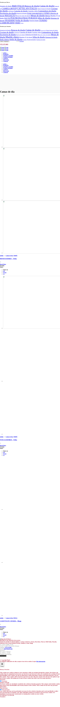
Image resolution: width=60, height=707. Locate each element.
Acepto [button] (34, 661)
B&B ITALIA (18, 6)
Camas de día (43, 30)
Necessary (4, 681)
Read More (3, 264)
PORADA (32, 18)
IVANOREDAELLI (38, 13)
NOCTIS (7, 18)
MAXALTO (10, 15)
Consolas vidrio (33, 11)
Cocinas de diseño (7, 32)
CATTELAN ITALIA (27, 8)
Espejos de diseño (22, 13)
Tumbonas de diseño (40, 39)
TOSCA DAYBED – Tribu (8, 440)
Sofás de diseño (22, 20)
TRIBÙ (17, 23)
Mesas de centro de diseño (23, 16)
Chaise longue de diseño (44, 9)
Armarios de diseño (6, 6)
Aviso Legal (3, 656)
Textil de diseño (34, 20)
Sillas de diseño (44, 18)
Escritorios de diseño (8, 13)
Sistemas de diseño (51, 37)
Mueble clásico (13, 37)
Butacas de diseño (32, 6)
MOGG (47, 16)
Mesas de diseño (38, 15)
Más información (40, 661)
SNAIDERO (10, 20)
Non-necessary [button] (4, 688)
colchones (11, 11)
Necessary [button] (2, 679)
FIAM (29, 13)
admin (1, 255)
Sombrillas (25, 39)
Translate (21, 41)
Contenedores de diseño (47, 11)
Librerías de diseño (31, 34)
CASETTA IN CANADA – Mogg (10, 621)
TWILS (22, 23)
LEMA (47, 13)
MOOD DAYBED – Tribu (8, 258)
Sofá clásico (4, 39)
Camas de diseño (47, 6)
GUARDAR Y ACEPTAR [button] (7, 695)
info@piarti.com (8, 649)
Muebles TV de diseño (26, 37)
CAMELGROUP (9, 8)
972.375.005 (8, 647)
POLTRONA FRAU (19, 18)
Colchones (16, 32)
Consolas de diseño (21, 11)
